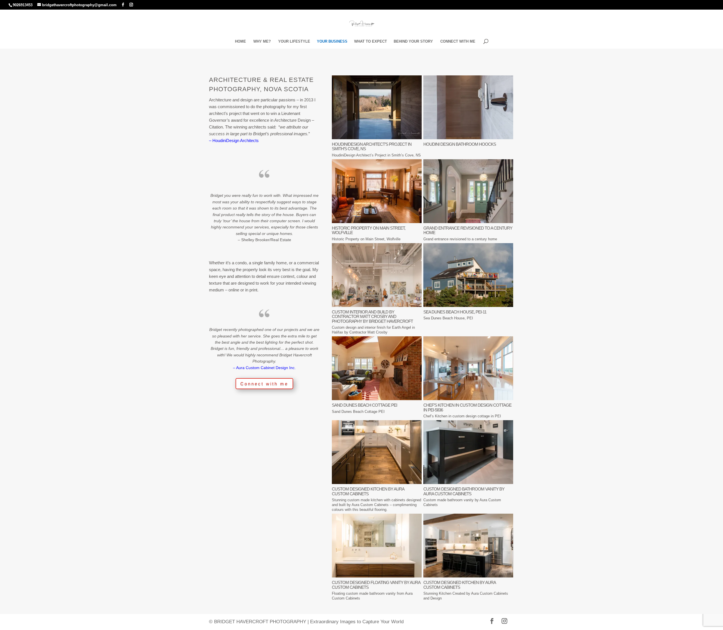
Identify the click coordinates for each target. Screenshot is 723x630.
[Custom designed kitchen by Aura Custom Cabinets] (377, 482)
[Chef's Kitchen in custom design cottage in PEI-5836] (468, 398)
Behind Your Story (413, 41)
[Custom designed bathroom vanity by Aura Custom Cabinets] (468, 482)
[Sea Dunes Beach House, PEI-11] (468, 305)
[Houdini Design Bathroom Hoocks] (468, 137)
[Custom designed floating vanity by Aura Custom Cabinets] (377, 576)
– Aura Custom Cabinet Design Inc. (264, 367)
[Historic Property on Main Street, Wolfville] (377, 221)
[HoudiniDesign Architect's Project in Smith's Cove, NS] (377, 137)
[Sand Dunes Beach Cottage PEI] (377, 398)
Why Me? (262, 41)
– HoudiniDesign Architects (234, 140)
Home (240, 41)
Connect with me (457, 41)
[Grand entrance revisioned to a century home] (468, 221)
